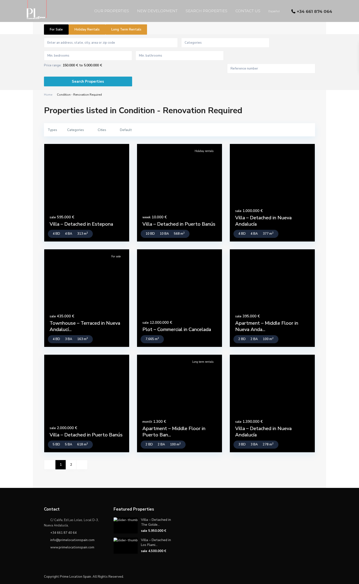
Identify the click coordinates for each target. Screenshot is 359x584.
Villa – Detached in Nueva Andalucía (263, 220)
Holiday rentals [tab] (87, 29)
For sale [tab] (56, 29)
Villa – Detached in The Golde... (156, 522)
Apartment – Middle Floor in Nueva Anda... (266, 326)
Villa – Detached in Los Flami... (156, 542)
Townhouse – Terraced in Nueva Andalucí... (85, 326)
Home (48, 95)
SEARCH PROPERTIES (206, 11)
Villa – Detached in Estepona (81, 224)
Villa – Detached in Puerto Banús (178, 224)
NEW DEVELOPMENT (157, 11)
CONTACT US (247, 11)
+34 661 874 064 (314, 11)
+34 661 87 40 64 (63, 533)
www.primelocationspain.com (72, 547)
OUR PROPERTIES (111, 11)
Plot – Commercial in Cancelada (176, 329)
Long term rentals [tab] (126, 29)
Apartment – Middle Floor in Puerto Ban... (173, 431)
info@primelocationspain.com (72, 540)
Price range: (53, 65)
